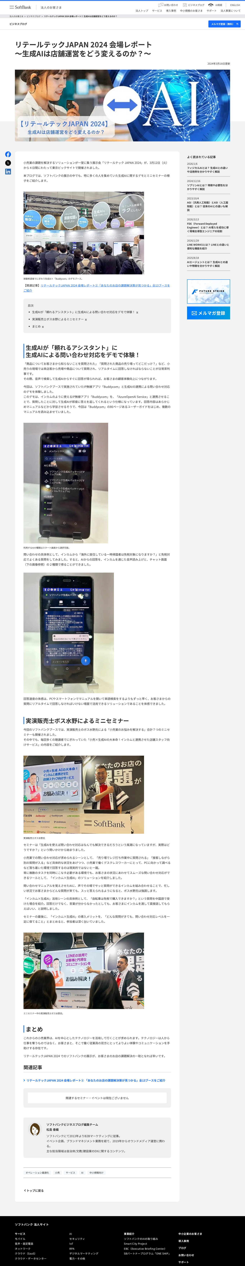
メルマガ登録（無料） (223, 24)
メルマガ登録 (211, 313)
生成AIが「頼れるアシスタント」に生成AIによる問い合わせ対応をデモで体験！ (83, 312)
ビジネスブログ (34, 16)
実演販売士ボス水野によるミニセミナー (58, 319)
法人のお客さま (51, 7)
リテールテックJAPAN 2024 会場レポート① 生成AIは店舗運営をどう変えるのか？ (80, 16)
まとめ (36, 326)
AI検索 (218, 5)
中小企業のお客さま (190, 1262)
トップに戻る (35, 1190)
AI (70, 1262)
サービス (20, 1262)
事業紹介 (129, 1262)
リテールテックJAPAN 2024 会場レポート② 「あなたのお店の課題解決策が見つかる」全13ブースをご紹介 (96, 1080)
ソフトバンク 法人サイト (32, 1253)
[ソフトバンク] (20, 7)
